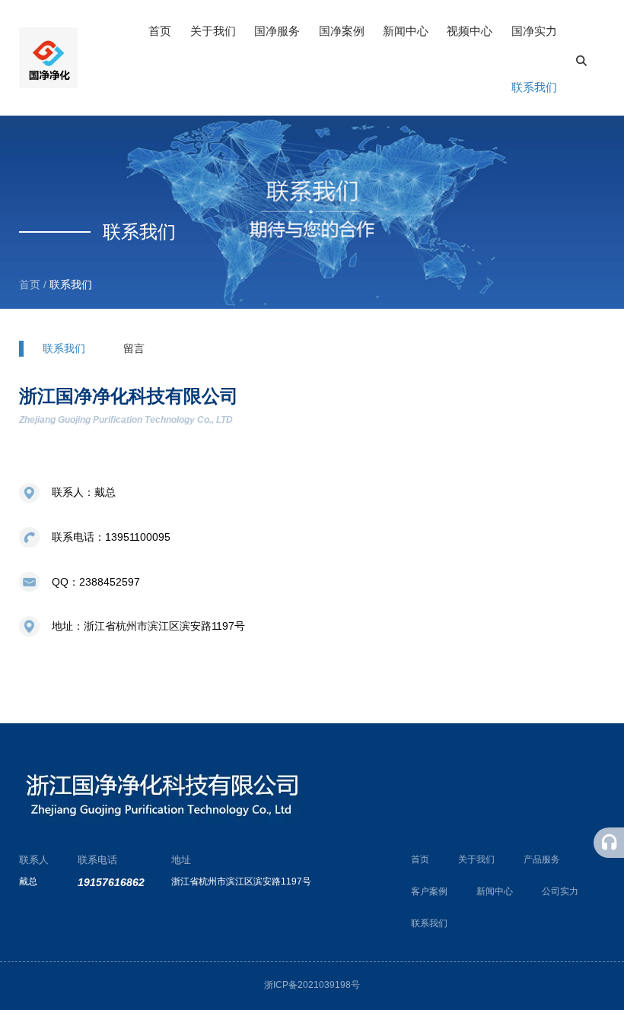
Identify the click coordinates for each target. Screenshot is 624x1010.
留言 (134, 348)
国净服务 (277, 30)
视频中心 (469, 30)
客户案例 (429, 891)
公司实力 (560, 891)
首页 (159, 30)
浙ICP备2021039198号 (312, 985)
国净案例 (342, 30)
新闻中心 (405, 30)
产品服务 (542, 859)
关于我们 (213, 30)
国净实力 (534, 30)
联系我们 (534, 87)
